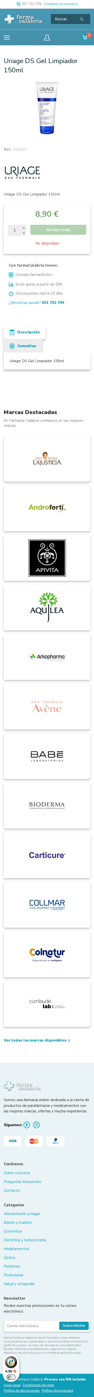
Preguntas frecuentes (22, 1181)
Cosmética (13, 1231)
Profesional (13, 1275)
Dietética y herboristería (25, 1240)
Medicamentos (16, 1248)
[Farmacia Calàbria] (23, 19)
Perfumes (12, 1266)
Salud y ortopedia (19, 1283)
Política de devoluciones (22, 1391)
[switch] (11, 1377)
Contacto (12, 1190)
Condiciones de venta (38, 1385)
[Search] (81, 19)
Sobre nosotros (17, 1172)
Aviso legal (12, 1385)
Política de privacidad (57, 1391)
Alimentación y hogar (22, 1213)
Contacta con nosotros (61, 4)
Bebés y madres (18, 1222)
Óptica (9, 1257)
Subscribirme (74, 1325)
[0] (85, 37)
